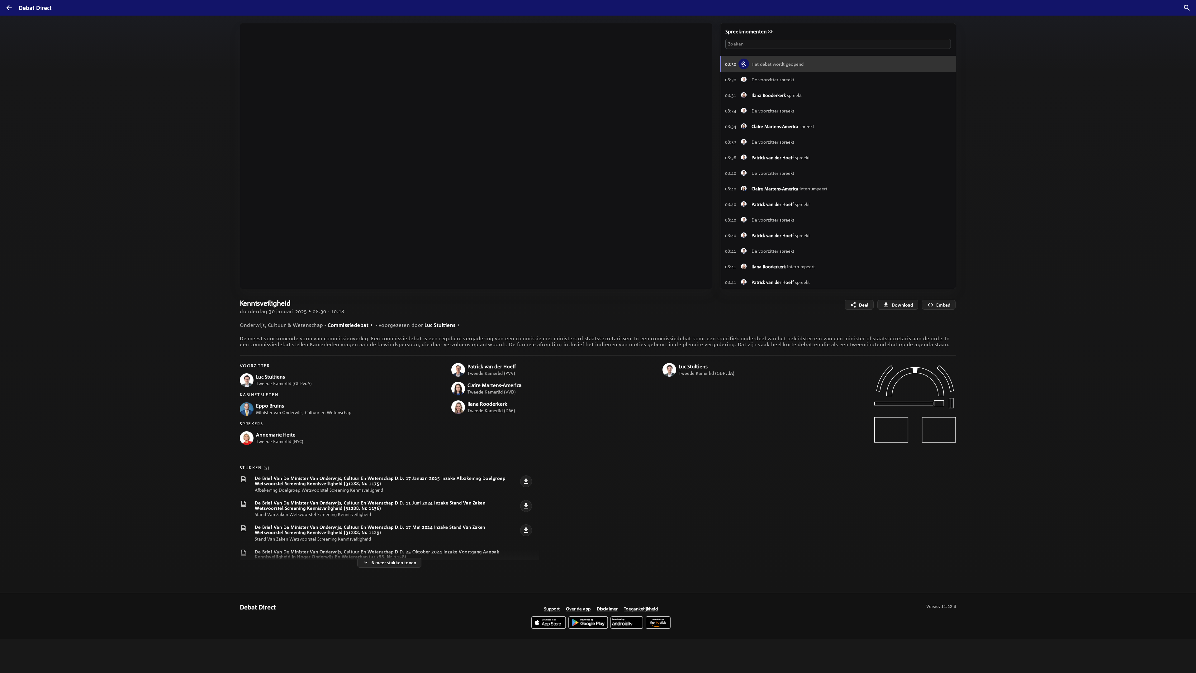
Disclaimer (607, 608)
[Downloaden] (526, 481)
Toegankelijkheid (641, 608)
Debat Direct (35, 7)
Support (552, 608)
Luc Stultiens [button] (440, 325)
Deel (863, 305)
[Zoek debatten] (1187, 8)
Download (902, 305)
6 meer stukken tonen (394, 562)
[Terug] (9, 8)
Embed (943, 305)
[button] (838, 79)
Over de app (578, 608)
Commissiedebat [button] (348, 325)
